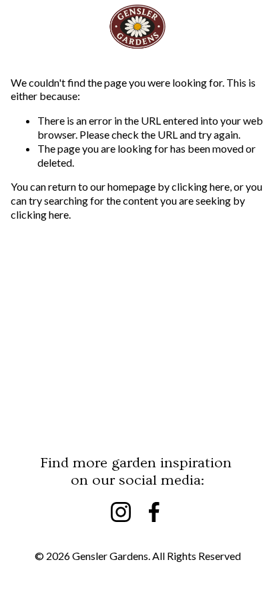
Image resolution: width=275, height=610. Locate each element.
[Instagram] (120, 512)
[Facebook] (154, 512)
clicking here (201, 186)
